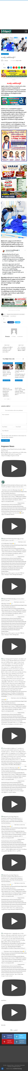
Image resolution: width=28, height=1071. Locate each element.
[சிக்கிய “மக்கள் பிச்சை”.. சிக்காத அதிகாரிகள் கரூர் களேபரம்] (8, 366)
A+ (4, 314)
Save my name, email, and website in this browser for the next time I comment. (13, 436)
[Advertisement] (14, 15)
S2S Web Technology (17, 1068)
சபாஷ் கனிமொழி (13, 316)
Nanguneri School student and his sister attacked (15, 314)
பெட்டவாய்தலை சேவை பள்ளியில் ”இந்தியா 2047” (21, 349)
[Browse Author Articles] (14, 331)
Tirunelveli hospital (5, 316)
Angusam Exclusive (7, 363)
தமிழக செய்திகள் (5, 53)
